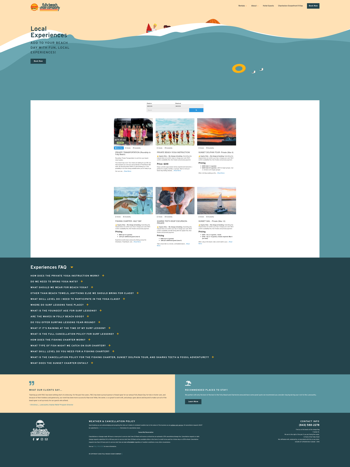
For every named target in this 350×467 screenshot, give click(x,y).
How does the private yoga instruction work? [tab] (65, 275)
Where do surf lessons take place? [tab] (57, 305)
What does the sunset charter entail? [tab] (59, 363)
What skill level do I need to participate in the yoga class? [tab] (75, 299)
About (254, 6)
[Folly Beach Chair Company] (45, 7)
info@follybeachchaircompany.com (109, 428)
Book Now (313, 6)
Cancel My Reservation (145, 432)
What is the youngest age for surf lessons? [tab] (64, 310)
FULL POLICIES (98, 446)
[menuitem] (244, 6)
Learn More (193, 401)
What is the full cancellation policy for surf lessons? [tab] (72, 334)
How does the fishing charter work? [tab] (58, 340)
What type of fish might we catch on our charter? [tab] (68, 345)
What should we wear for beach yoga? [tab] (59, 287)
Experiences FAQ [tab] (49, 267)
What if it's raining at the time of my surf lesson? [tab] (68, 328)
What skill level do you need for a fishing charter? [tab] (70, 351)
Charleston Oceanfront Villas (290, 6)
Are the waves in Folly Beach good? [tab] (57, 316)
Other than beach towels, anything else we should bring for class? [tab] (82, 293)
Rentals (241, 6)
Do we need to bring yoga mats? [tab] (54, 281)
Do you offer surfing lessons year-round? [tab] (63, 322)
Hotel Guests (268, 6)
